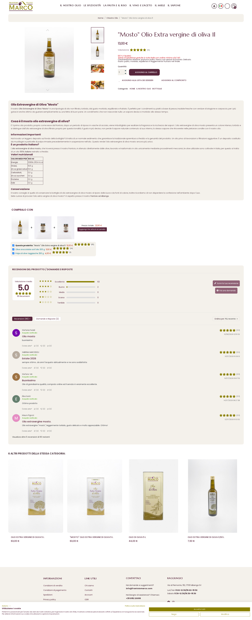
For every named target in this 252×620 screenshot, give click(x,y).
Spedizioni (47, 594)
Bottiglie (157, 88)
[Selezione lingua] (220, 6)
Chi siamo (89, 585)
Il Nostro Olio (143, 88)
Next (239, 505)
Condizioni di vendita (52, 585)
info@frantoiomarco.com (139, 588)
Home (132, 88)
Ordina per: (219, 319)
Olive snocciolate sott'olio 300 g (30, 249)
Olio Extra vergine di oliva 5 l (27, 537)
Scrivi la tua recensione (227, 283)
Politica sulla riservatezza (135, 606)
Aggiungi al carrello (146, 72)
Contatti (88, 590)
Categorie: (123, 89)
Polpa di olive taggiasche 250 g (29, 253)
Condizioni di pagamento (54, 590)
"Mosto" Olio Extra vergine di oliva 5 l (91, 537)
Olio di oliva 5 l (137, 537)
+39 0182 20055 (133, 598)
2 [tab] (127, 553)
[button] (6, 605)
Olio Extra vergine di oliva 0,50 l (206, 537)
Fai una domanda (227, 290)
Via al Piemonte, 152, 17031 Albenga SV (184, 585)
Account (89, 594)
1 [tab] (124, 553)
